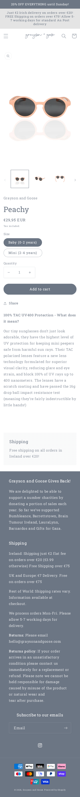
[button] (6, 36)
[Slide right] (75, 180)
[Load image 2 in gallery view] (40, 179)
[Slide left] (5, 180)
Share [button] (13, 303)
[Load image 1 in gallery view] (20, 179)
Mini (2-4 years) (22, 253)
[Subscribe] (66, 727)
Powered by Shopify (55, 790)
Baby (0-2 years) (22, 242)
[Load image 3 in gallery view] (60, 179)
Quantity (10, 263)
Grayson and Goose (33, 790)
